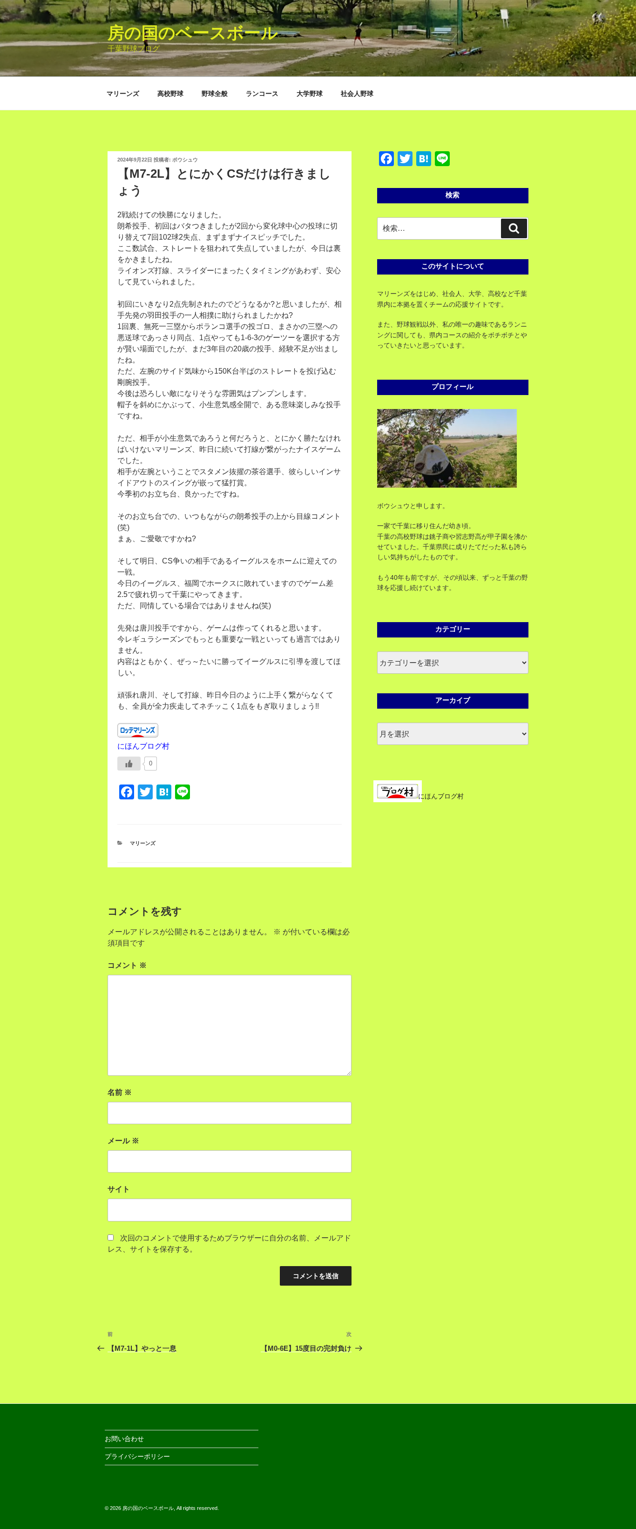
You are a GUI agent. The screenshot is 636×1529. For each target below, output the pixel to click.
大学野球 (310, 93)
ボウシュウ (185, 159)
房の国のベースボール (193, 32)
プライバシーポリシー (137, 1456)
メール (123, 1141)
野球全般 (215, 93)
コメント (127, 965)
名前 (120, 1092)
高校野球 (170, 93)
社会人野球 (357, 93)
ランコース (262, 93)
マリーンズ (123, 93)
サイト (119, 1189)
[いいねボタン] (129, 764)
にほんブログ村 (143, 746)
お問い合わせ (124, 1438)
